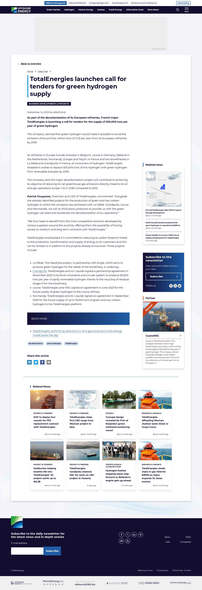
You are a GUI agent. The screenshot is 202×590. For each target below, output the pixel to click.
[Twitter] (175, 286)
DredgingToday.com (99, 3)
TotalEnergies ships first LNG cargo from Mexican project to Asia (81, 422)
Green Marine (53, 9)
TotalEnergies (71, 344)
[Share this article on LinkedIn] (29, 362)
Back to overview (30, 63)
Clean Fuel (43, 71)
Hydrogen (69, 9)
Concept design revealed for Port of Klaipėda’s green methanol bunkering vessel (118, 424)
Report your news (145, 570)
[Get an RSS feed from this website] (127, 541)
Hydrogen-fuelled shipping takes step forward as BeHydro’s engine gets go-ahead (118, 475)
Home (30, 71)
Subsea (101, 9)
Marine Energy (85, 9)
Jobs (168, 542)
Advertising (183, 3)
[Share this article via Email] (49, 362)
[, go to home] (21, 10)
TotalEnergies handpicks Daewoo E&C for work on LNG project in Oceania (82, 473)
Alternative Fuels (134, 9)
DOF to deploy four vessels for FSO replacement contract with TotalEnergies (46, 422)
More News (153, 9)
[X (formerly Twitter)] (127, 534)
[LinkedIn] (179, 286)
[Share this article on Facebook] (42, 362)
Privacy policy (162, 570)
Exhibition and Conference (144, 3)
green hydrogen (54, 344)
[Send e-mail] (121, 541)
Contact (187, 570)
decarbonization (35, 344)
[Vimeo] (140, 534)
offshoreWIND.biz (77, 3)
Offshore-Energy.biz (55, 3)
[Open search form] (178, 10)
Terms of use (177, 570)
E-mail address (19, 543)
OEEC (188, 537)
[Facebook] (171, 286)
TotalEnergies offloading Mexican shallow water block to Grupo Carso (155, 422)
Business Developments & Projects (49, 104)
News (167, 537)
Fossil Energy (115, 9)
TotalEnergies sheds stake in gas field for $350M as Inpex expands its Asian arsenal (154, 475)
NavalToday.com (120, 3)
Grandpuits (40, 271)
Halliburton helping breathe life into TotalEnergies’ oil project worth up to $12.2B (45, 475)
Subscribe (156, 276)
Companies (185, 542)
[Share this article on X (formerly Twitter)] (36, 362)
